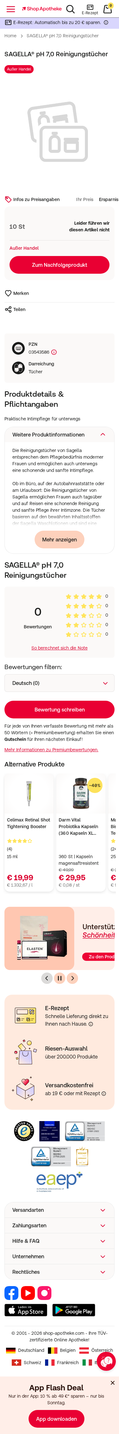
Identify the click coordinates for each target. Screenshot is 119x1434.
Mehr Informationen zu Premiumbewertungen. (51, 749)
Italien (101, 1362)
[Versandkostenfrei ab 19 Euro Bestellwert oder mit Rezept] (103, 1093)
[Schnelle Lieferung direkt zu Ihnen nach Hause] (90, 1024)
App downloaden (56, 1419)
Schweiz (32, 1362)
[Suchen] (70, 9)
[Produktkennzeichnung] (53, 352)
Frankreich (68, 1362)
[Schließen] (112, 1383)
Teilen (19, 309)
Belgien (68, 1350)
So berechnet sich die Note (59, 647)
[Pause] (59, 978)
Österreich (102, 1350)
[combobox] (59, 683)
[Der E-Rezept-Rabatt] (106, 23)
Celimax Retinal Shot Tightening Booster (28, 823)
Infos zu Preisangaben (36, 199)
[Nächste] (72, 978)
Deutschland (31, 1350)
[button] (59, 434)
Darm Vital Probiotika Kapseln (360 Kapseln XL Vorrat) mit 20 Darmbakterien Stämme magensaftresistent (79, 827)
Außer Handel (19, 69)
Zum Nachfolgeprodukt (59, 265)
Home (10, 35)
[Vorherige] (47, 978)
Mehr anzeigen (59, 539)
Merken (21, 293)
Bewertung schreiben (60, 709)
